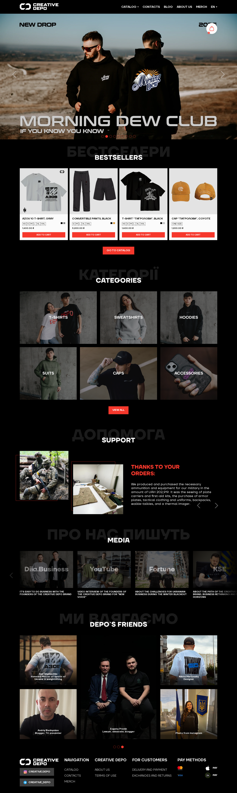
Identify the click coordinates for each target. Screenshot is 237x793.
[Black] (62, 223)
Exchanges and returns (152, 776)
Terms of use (105, 776)
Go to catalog (118, 250)
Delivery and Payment (149, 770)
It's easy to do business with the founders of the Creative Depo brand (45, 593)
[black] (111, 223)
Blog (168, 7)
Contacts (151, 7)
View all (118, 410)
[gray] (164, 223)
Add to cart (43, 235)
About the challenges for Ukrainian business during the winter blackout (161, 593)
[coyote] (114, 223)
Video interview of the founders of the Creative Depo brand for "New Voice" (101, 594)
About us (184, 7)
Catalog (71, 770)
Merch (201, 7)
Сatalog (128, 7)
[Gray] (64, 223)
